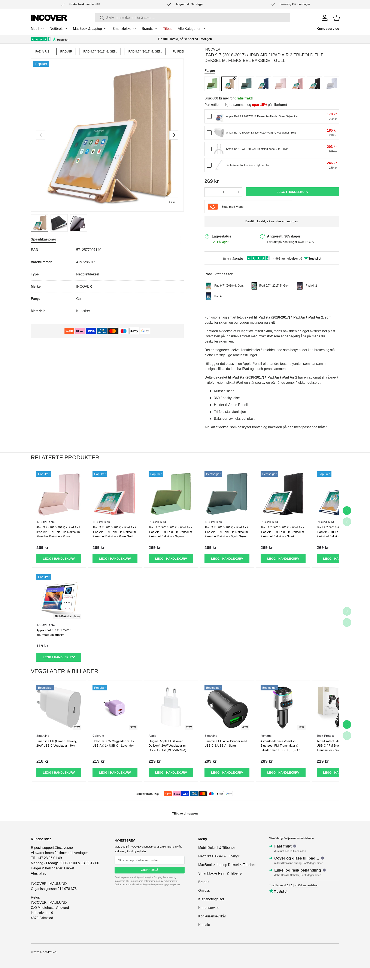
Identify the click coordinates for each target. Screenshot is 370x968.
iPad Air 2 (41, 51)
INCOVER (212, 49)
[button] (336, 18)
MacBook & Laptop (87, 28)
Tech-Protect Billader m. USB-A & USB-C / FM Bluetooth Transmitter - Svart (339, 745)
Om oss (204, 890)
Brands (147, 28)
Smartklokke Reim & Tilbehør (220, 873)
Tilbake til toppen (185, 813)
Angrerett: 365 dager (283, 236)
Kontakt (204, 925)
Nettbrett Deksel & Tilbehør (218, 856)
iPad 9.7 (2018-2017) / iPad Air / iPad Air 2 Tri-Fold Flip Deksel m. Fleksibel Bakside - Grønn (171, 532)
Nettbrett (56, 28)
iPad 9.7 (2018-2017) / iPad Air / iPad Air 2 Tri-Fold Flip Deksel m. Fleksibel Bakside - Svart (283, 532)
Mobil (35, 28)
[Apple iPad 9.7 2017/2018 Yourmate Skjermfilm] (58, 596)
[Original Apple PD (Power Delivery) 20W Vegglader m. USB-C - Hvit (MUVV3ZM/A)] (171, 707)
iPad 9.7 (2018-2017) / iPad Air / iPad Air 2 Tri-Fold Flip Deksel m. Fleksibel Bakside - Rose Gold (114, 532)
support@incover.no (57, 847)
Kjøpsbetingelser (211, 899)
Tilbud (168, 28)
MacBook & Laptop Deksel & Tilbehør (226, 865)
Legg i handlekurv (293, 192)
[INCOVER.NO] (49, 18)
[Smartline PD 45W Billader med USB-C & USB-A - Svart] (226, 707)
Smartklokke (121, 28)
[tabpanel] (107, 280)
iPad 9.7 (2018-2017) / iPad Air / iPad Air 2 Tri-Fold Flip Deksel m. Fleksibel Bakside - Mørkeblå (339, 532)
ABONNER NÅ (149, 870)
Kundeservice (327, 28)
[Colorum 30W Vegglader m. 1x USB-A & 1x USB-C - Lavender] (114, 707)
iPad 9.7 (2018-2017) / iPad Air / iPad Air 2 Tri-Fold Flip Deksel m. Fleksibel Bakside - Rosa (58, 532)
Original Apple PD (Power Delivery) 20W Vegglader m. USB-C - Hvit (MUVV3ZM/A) (167, 745)
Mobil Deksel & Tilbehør (216, 847)
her (178, 884)
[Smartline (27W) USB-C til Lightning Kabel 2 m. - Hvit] (219, 149)
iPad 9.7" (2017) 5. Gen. (145, 51)
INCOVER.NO (48, 952)
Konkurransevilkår (212, 916)
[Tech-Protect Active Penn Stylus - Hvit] (219, 165)
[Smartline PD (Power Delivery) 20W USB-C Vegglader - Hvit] (219, 133)
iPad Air (66, 51)
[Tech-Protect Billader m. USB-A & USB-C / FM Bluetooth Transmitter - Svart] (339, 707)
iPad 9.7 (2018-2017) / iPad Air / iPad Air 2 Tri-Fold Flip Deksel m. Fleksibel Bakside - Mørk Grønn (226, 532)
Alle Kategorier (189, 28)
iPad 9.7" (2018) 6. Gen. (100, 51)
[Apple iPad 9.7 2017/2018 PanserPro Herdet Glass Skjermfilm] (219, 116)
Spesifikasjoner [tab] (43, 239)
